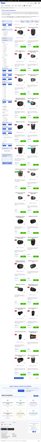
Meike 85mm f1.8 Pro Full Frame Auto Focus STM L (20, 238)
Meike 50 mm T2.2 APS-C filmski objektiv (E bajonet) (33, 169)
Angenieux (8, 14)
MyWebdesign (24, 440)
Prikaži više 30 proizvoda (19, 378)
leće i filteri (10, 7)
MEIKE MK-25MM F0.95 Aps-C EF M (20, 51)
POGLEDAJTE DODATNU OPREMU (7, 163)
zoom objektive (18, 16)
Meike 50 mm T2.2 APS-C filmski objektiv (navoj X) (33, 51)
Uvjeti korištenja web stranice (5, 436)
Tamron (34, 12)
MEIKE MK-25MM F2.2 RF (20, 145)
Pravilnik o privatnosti (4, 437)
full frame (27, 16)
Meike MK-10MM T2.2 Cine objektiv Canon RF (33, 332)
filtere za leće (11, 17)
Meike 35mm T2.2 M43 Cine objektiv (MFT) (33, 193)
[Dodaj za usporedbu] (24, 35)
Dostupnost (4, 29)
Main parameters (5, 40)
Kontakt (15, 0)
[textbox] (6, 158)
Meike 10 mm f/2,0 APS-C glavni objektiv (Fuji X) (20, 308)
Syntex (2, 7)
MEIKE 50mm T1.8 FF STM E (20, 284)
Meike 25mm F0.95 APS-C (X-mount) (33, 308)
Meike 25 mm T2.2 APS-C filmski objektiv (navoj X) (33, 75)
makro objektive (23, 16)
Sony (26, 12)
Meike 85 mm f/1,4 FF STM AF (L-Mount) (33, 238)
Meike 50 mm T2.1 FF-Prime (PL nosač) (20, 169)
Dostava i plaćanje (4, 433)
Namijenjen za (4, 38)
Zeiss (30, 13)
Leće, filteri (7, 7)
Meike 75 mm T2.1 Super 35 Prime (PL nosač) (33, 356)
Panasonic (31, 12)
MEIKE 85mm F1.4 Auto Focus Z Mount (20, 28)
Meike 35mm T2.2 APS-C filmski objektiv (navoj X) (20, 75)
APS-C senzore (34, 16)
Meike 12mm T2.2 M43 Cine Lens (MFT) (33, 99)
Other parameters (5, 148)
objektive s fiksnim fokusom (10, 16)
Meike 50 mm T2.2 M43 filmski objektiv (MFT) (20, 193)
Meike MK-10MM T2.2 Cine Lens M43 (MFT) (20, 356)
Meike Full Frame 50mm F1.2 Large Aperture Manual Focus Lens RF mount (20, 261)
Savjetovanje (14, 436)
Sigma (28, 12)
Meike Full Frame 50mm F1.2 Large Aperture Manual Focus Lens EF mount (20, 99)
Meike (4, 7)
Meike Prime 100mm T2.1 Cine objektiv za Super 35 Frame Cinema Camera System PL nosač (33, 285)
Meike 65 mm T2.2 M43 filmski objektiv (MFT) (33, 146)
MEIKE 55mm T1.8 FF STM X (33, 216)
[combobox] (7, 158)
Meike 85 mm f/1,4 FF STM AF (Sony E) (33, 28)
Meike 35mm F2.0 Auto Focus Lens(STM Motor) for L (20, 217)
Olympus (37, 12)
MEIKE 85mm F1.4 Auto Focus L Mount (33, 261)
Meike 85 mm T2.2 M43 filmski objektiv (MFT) (33, 122)
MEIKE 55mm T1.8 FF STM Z (20, 121)
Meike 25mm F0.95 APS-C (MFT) (20, 331)
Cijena (3, 21)
